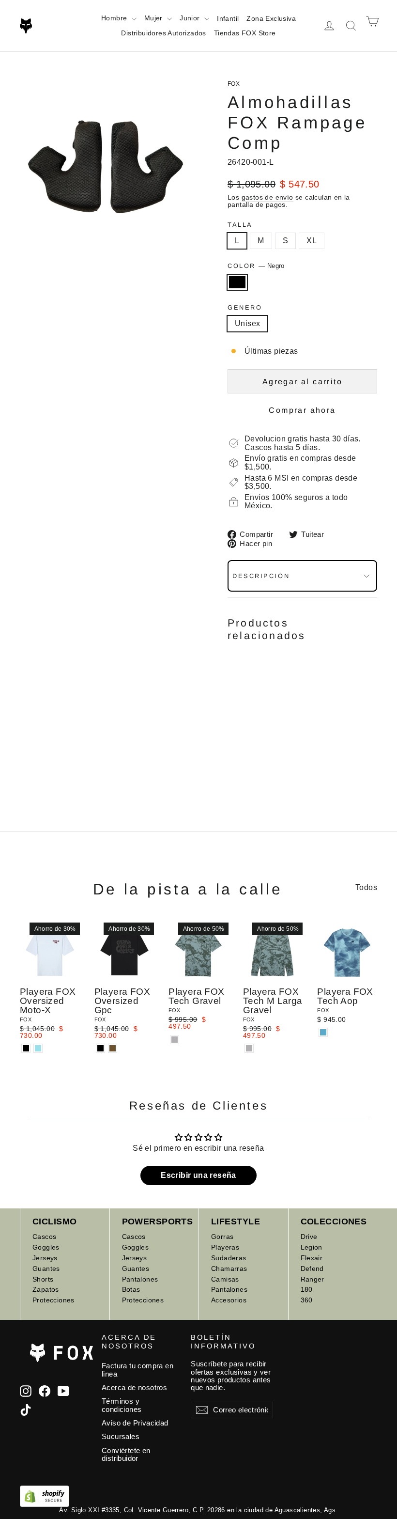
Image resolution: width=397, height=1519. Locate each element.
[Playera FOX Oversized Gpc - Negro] (100, 1048)
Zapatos (45, 1289)
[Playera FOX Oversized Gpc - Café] (112, 1048)
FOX (234, 83)
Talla (240, 224)
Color (256, 265)
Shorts (42, 1279)
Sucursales (120, 1437)
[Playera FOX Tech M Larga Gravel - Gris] (249, 1048)
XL (311, 240)
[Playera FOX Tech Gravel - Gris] (174, 1039)
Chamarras (229, 1268)
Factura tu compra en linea (137, 1370)
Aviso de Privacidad (135, 1423)
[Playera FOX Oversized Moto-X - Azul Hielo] (38, 1048)
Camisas (225, 1279)
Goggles (46, 1247)
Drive (309, 1236)
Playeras (225, 1247)
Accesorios (228, 1300)
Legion (311, 1247)
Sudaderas (228, 1258)
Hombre (115, 18)
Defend (312, 1268)
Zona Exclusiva (271, 18)
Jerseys (45, 1258)
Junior (191, 18)
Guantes (46, 1268)
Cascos (44, 1236)
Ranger (312, 1279)
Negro (237, 282)
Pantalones (140, 1279)
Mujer (154, 18)
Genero (245, 307)
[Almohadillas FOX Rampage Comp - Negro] (233, 741)
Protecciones (53, 1300)
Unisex (247, 323)
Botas (131, 1289)
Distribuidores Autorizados (163, 33)
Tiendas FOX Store (245, 33)
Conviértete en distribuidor (126, 1454)
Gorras (222, 1236)
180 (307, 1289)
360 (307, 1300)
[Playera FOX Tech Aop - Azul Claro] (323, 1032)
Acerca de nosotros (134, 1388)
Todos (366, 887)
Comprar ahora (302, 410)
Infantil (228, 18)
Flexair (312, 1258)
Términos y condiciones (121, 1405)
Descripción (261, 575)
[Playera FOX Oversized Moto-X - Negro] (26, 1048)
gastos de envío (267, 197)
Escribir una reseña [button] (198, 1175)
